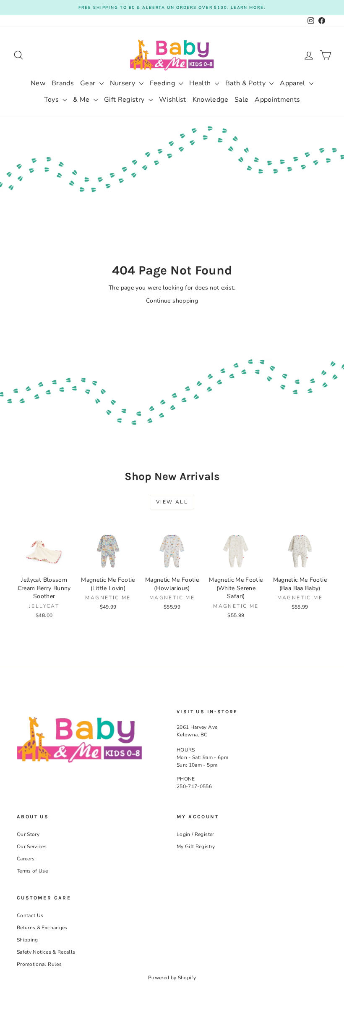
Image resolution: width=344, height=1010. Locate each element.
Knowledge (210, 99)
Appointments (277, 99)
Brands (63, 83)
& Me (82, 99)
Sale (241, 99)
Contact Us (30, 915)
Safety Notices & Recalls (46, 952)
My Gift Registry (196, 846)
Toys (52, 99)
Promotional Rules (39, 964)
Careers (25, 858)
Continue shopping (172, 301)
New (38, 83)
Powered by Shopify (172, 977)
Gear (88, 83)
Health (200, 83)
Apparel (293, 83)
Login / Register (195, 834)
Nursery (123, 83)
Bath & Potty (246, 83)
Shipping (27, 939)
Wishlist (172, 99)
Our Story (28, 834)
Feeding (163, 83)
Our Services (32, 846)
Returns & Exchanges (42, 927)
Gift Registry (125, 99)
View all (172, 501)
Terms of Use (32, 871)
